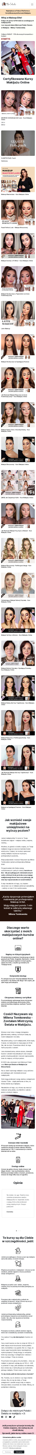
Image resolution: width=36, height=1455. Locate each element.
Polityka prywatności (15, 1448)
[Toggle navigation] (32, 4)
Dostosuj (8, 1452)
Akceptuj (19, 1452)
